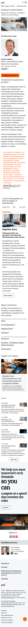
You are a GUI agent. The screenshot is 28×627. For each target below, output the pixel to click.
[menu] (25, 619)
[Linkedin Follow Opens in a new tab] (11, 537)
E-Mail (16, 553)
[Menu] (25, 2)
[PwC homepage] (3, 2)
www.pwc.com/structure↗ (8, 597)
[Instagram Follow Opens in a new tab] (16, 537)
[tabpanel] (14, 256)
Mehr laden (14, 459)
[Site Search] (22, 2)
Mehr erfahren (8, 295)
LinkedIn (4, 69)
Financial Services (22, 6)
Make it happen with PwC (8, 6)
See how (5, 507)
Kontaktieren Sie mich (9, 75)
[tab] (6, 207)
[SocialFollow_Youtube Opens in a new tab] (14, 537)
